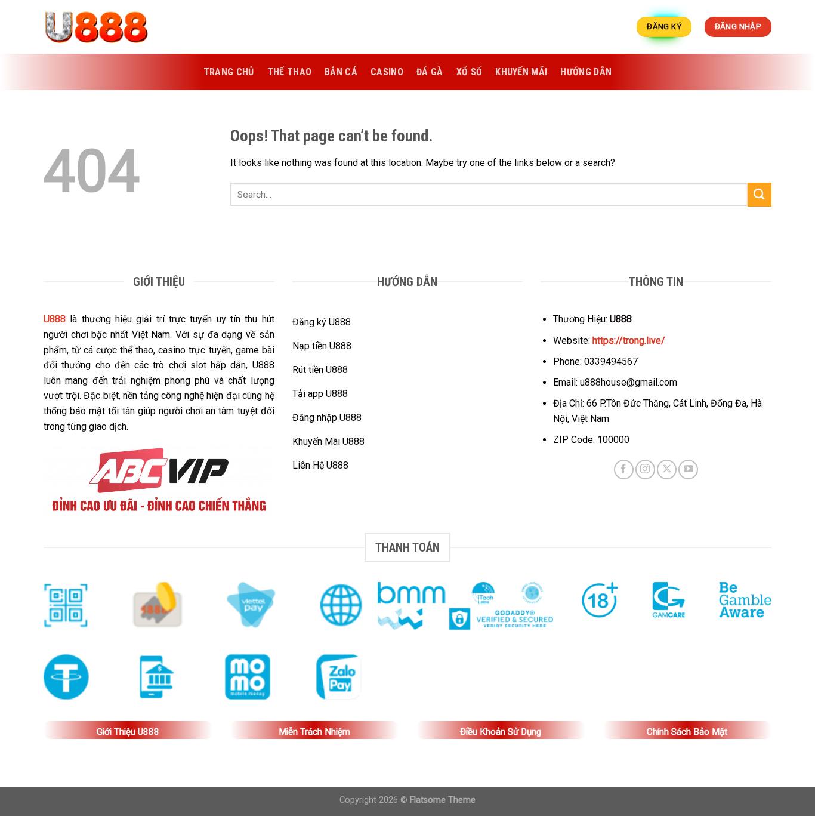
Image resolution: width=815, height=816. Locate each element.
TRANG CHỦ (228, 72)
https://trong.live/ (628, 340)
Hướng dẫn (586, 72)
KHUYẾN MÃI (521, 72)
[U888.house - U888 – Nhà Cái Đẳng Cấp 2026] (103, 27)
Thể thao (289, 72)
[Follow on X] (667, 469)
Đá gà (429, 72)
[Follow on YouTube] (688, 469)
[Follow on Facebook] (624, 469)
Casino (387, 72)
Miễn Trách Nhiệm (314, 731)
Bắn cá (341, 72)
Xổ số (469, 72)
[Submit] (759, 194)
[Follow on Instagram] (645, 469)
